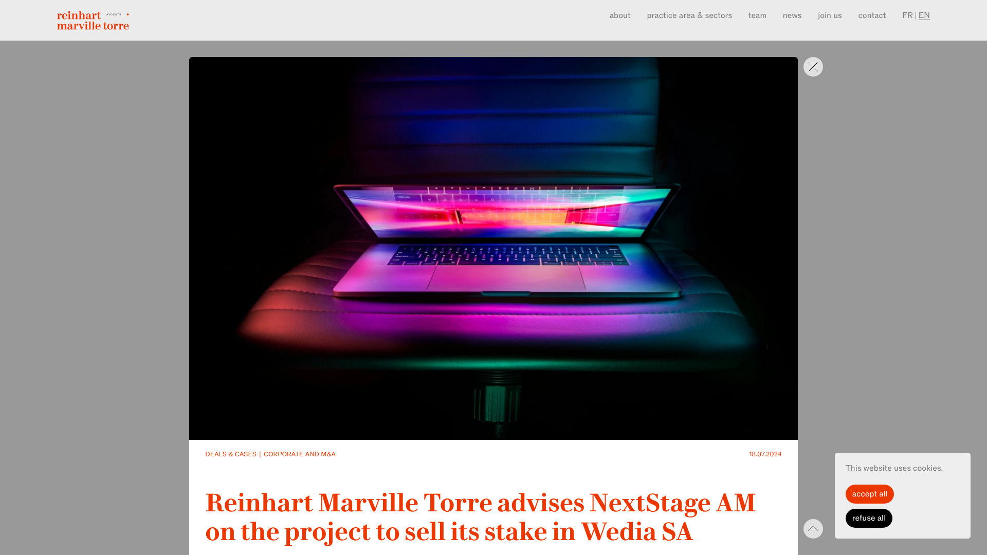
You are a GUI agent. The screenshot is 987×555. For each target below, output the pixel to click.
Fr (907, 15)
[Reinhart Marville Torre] (93, 20)
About (620, 15)
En (924, 15)
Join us (830, 15)
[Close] (813, 67)
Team (757, 15)
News (792, 15)
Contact (872, 15)
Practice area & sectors (689, 15)
